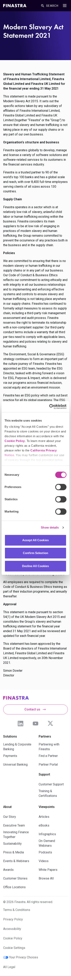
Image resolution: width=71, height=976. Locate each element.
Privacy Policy (13, 919)
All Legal (9, 967)
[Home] (14, 5)
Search (52, 5)
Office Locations (14, 887)
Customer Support (51, 784)
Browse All (46, 878)
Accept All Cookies (35, 540)
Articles (44, 817)
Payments (10, 756)
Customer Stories (15, 878)
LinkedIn (20, 723)
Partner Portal (48, 764)
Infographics (47, 834)
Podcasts (45, 852)
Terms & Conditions (16, 910)
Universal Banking (15, 764)
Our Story (9, 817)
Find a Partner (48, 756)
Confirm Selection (35, 553)
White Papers (48, 870)
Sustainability (12, 843)
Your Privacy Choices (23, 957)
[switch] (60, 487)
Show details (50, 527)
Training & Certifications (48, 793)
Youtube (35, 723)
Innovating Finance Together (16, 834)
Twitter (50, 723)
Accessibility (12, 929)
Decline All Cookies (35, 566)
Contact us (32, 709)
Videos (44, 861)
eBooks (44, 825)
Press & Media (13, 852)
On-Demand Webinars (47, 843)
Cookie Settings (14, 948)
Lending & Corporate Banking (17, 746)
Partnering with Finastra (49, 746)
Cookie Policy (15, 441)
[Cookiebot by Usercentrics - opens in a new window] (50, 406)
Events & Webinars (16, 861)
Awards (8, 870)
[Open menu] (64, 5)
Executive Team (14, 825)
